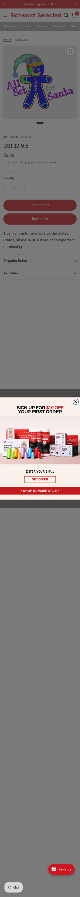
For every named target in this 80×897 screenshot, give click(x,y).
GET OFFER (40, 479)
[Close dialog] (76, 402)
